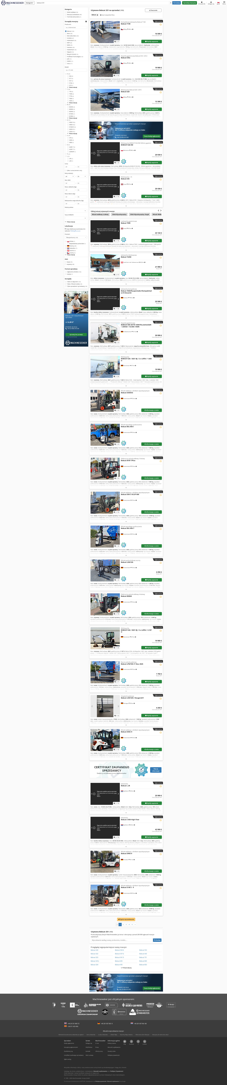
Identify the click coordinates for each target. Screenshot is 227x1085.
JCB (69, 59)
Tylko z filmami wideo (74, 284)
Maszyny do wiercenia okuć (160, 1034)
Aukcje (70, 274)
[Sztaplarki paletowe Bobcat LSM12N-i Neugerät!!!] (105, 706)
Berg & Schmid (72, 54)
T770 (71, 96)
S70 (71, 138)
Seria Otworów (91, 1034)
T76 (71, 91)
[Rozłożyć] (126, 51)
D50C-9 (72, 122)
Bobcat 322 (94, 954)
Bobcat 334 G (119, 950)
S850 (71, 142)
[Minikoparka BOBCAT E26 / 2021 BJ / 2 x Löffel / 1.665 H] (105, 367)
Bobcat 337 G (119, 954)
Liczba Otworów (103, 1034)
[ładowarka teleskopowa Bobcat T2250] (105, 265)
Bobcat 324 (94, 965)
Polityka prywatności (100, 1081)
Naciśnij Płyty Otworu (126, 1034)
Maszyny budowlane (74, 14)
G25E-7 (72, 149)
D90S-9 (72, 124)
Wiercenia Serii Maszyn (142, 1034)
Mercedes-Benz (73, 36)
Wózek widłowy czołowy (100, 214)
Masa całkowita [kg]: (71, 187)
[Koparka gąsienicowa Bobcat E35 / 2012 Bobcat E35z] (105, 66)
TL (68, 154)
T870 (71, 101)
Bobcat (70, 31)
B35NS (72, 111)
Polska (75, 231)
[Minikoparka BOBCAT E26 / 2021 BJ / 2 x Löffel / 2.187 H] (105, 638)
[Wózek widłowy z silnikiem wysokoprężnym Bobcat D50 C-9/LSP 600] (105, 503)
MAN (69, 45)
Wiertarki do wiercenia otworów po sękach (71, 1034)
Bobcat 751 (143, 957)
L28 (71, 161)
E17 (71, 78)
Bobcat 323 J (95, 961)
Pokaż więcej (126, 968)
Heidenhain (71, 50)
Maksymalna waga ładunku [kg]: (74, 200)
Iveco (69, 63)
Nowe (69, 262)
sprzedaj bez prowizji (76, 334)
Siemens (70, 47)
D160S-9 (72, 127)
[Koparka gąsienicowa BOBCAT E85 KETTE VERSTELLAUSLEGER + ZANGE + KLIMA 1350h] (105, 333)
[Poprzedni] (92, 32)
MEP (69, 43)
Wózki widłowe (72, 12)
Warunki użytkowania (113, 1081)
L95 (71, 158)
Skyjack (70, 52)
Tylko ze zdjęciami (74, 281)
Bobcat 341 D (119, 957)
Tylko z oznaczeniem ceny (74, 170)
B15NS (72, 114)
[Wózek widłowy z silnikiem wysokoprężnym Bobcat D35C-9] (105, 740)
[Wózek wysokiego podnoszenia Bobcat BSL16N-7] (105, 537)
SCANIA (70, 38)
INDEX (70, 61)
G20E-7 (72, 147)
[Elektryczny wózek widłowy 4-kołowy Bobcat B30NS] (105, 604)
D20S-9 (72, 129)
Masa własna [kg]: (70, 194)
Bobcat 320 (94, 950)
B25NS (72, 107)
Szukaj (177, 3)
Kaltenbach (71, 40)
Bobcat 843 (143, 961)
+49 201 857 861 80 (140, 1024)
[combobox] (76, 237)
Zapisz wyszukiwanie (126, 919)
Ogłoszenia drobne (74, 272)
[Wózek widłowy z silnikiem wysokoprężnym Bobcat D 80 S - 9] (105, 896)
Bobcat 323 (94, 957)
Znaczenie (153, 10)
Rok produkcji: (69, 173)
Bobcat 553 (143, 950)
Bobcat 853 (143, 965)
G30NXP (72, 151)
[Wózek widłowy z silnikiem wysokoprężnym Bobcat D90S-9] (105, 862)
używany (70, 264)
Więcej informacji (155, 770)
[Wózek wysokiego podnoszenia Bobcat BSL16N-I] (105, 435)
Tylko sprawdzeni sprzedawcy (77, 286)
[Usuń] (170, 3)
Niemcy (72, 246)
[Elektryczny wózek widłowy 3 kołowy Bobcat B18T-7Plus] (105, 469)
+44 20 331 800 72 (73, 1024)
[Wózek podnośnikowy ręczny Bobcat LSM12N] (105, 570)
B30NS (72, 109)
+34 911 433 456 (73, 1026)
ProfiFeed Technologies (75, 56)
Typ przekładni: (69, 215)
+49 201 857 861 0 (107, 1024)
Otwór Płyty (113, 1034)
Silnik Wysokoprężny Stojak (139, 214)
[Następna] (118, 32)
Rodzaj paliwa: (69, 207)
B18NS (72, 116)
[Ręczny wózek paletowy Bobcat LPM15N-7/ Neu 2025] (105, 672)
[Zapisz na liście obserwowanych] (160, 24)
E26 (71, 76)
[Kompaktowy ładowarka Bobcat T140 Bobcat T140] (105, 32)
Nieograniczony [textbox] (72, 237)
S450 (71, 140)
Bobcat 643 (143, 954)
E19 (71, 85)
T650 (71, 98)
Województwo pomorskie (77, 243)
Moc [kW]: (68, 180)
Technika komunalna (74, 17)
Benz (69, 33)
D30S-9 (72, 131)
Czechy (72, 253)
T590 (71, 94)
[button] (224, 3)
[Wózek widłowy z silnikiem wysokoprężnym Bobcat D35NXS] (105, 401)
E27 (71, 81)
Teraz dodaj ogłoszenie (152, 136)
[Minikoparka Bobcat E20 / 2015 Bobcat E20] (105, 100)
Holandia (73, 248)
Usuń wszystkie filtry (107, 15)
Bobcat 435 (118, 965)
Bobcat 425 (118, 961)
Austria (72, 250)
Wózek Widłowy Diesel (160, 214)
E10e (71, 83)
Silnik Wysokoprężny (119, 214)
